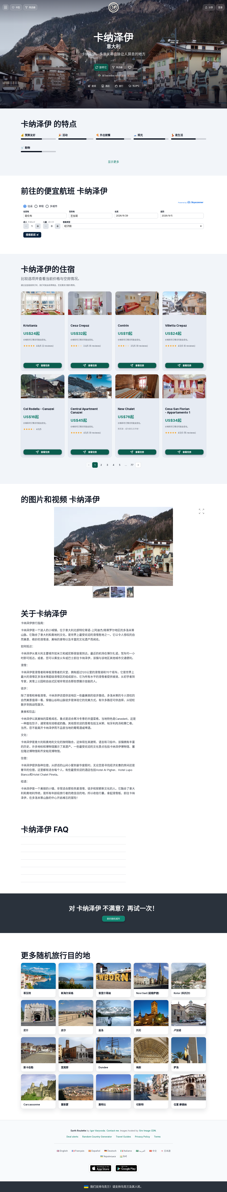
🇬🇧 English (62, 1150)
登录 (220, 7)
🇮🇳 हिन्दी (123, 1156)
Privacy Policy (142, 1136)
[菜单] (5, 7)
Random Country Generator (97, 1136)
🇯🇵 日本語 (165, 1150)
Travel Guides (123, 1136)
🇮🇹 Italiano (126, 1150)
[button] (201, 511)
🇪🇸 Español (94, 1150)
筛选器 (119, 67)
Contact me (113, 1130)
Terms (157, 1136)
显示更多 (113, 161)
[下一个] (138, 465)
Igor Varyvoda (97, 1130)
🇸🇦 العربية (140, 1150)
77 (132, 465)
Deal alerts (72, 1136)
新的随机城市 (113, 918)
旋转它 (103, 67)
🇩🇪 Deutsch (110, 1150)
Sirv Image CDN (147, 1130)
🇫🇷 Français (78, 1150)
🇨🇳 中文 (153, 1150)
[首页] (113, 7)
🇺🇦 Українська (108, 1156)
